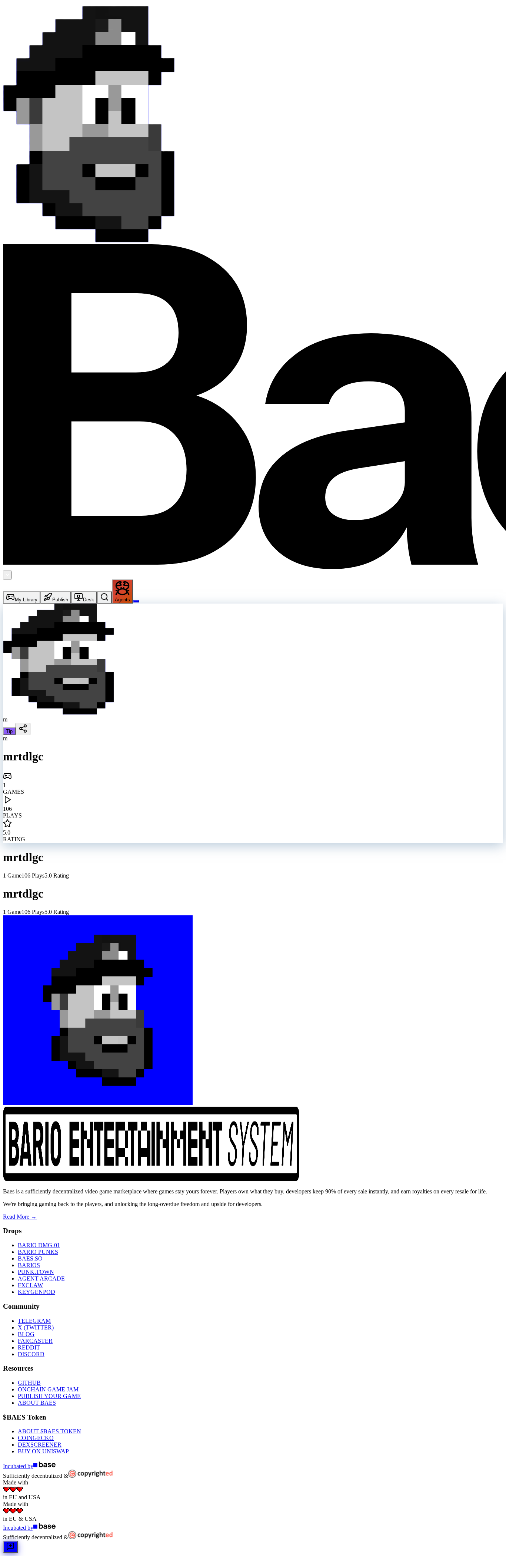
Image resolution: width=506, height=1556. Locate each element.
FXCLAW (30, 1285)
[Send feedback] (10, 1547)
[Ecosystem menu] (7, 575)
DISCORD (31, 1354)
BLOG (26, 1334)
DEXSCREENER (39, 1444)
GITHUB (29, 1383)
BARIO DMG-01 (39, 1245)
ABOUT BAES (37, 1403)
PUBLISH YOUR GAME (49, 1396)
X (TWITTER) (36, 1327)
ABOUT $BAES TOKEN (49, 1431)
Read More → (20, 1216)
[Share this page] (23, 729)
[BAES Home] (89, 241)
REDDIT (29, 1347)
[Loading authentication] (136, 601)
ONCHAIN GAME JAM (48, 1389)
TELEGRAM (34, 1321)
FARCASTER (35, 1341)
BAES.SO (30, 1258)
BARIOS (29, 1265)
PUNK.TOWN (36, 1272)
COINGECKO (36, 1438)
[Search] (104, 597)
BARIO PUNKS (38, 1252)
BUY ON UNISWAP (43, 1451)
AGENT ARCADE (41, 1278)
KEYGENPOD (36, 1292)
